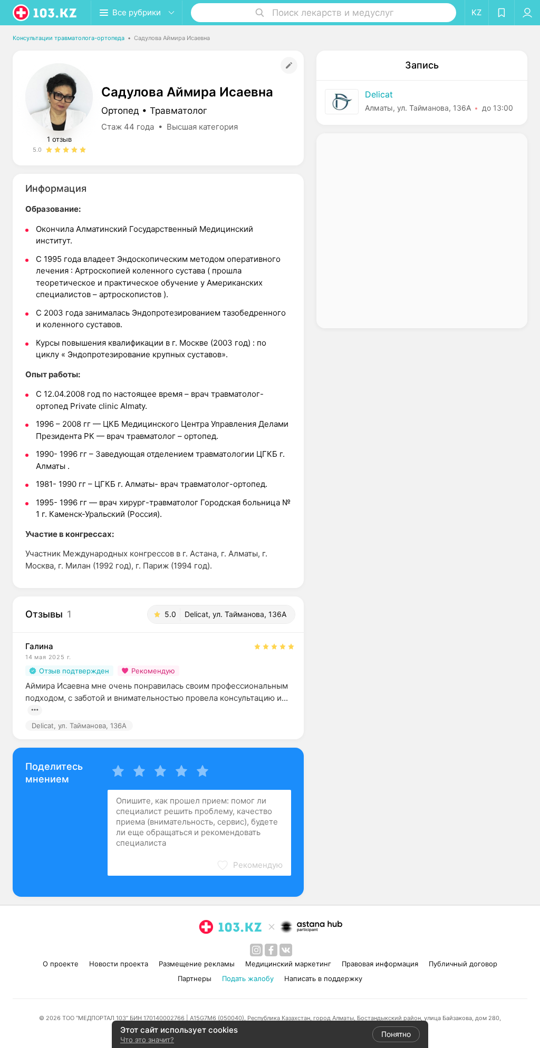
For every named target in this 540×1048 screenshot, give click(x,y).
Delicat (379, 94)
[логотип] (45, 12)
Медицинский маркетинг (288, 963)
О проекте (61, 963)
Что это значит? (147, 1039)
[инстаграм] (256, 950)
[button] (249, 865)
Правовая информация (380, 963)
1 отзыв (59, 139)
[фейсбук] (271, 950)
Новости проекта (118, 963)
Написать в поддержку (323, 978)
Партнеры (194, 978)
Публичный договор (463, 963)
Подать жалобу (248, 978)
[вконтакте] (285, 950)
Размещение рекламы (197, 963)
